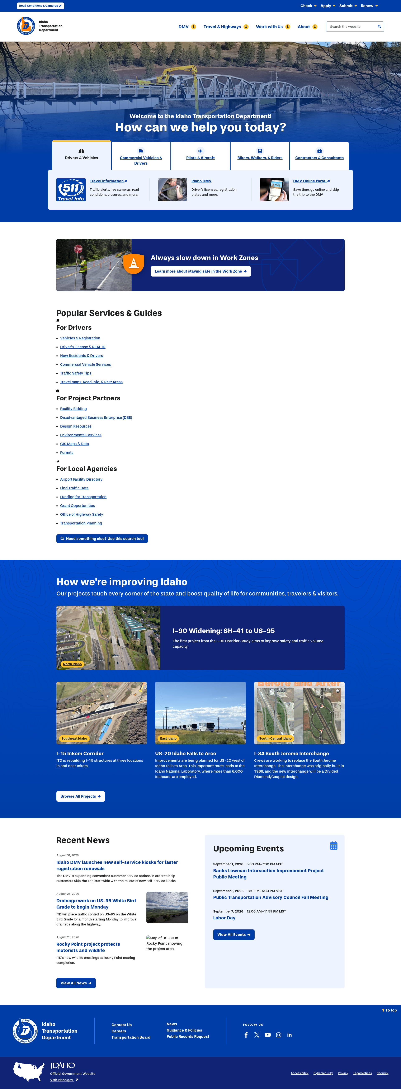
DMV (184, 26)
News (172, 1024)
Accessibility (299, 1073)
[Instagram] (279, 1037)
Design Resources (75, 426)
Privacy (343, 1073)
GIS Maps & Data (74, 444)
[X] (257, 1037)
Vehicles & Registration (80, 338)
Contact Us (122, 1025)
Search (379, 26)
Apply (326, 6)
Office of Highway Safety (81, 514)
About (304, 26)
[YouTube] (268, 1037)
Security (382, 1073)
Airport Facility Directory (81, 479)
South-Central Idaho (275, 738)
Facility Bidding (73, 408)
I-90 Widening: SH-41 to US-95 (224, 631)
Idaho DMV (202, 181)
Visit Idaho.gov (62, 1080)
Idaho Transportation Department (59, 1031)
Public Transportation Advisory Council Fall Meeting (271, 897)
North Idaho (72, 664)
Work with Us (269, 26)
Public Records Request (188, 1036)
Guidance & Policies (184, 1030)
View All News (74, 983)
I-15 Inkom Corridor (80, 753)
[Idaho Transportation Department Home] (40, 27)
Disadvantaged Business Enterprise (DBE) (96, 417)
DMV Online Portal (310, 181)
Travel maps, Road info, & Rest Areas (91, 382)
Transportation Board (131, 1037)
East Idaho (168, 738)
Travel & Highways (222, 26)
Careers (119, 1031)
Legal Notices (362, 1073)
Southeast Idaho (74, 738)
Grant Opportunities (77, 505)
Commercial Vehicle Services (85, 364)
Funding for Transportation (83, 497)
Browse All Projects (78, 796)
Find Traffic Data (74, 488)
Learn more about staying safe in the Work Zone (198, 271)
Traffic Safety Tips (75, 373)
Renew (367, 6)
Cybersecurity (323, 1073)
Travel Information (107, 181)
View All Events (231, 934)
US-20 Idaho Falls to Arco (185, 753)
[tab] (81, 155)
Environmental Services (81, 435)
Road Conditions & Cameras (38, 6)
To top (391, 1010)
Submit (346, 6)
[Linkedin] (289, 1037)
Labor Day (224, 918)
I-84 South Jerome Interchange (291, 753)
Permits (66, 452)
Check (306, 6)
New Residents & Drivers (81, 355)
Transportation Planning (81, 523)
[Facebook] (246, 1037)
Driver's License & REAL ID (82, 347)
